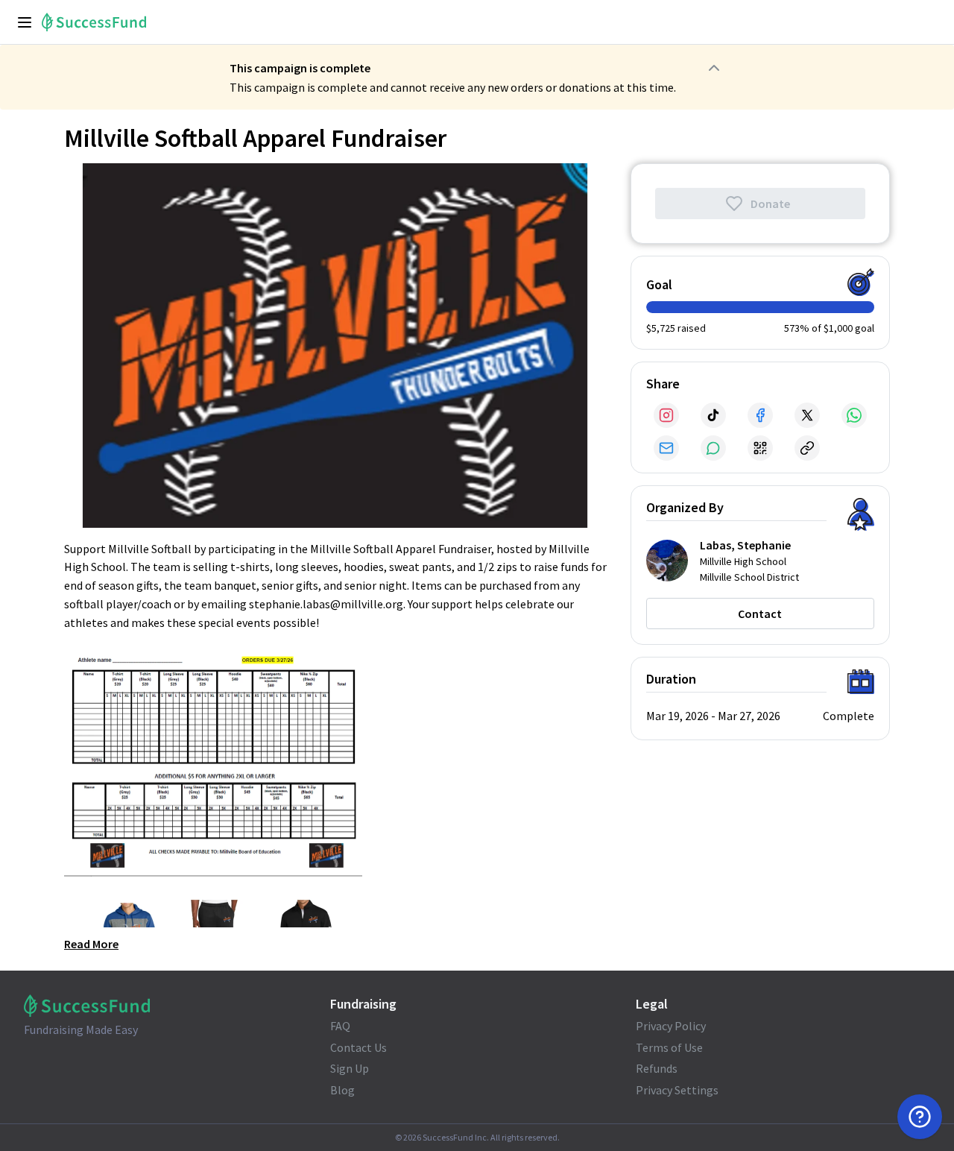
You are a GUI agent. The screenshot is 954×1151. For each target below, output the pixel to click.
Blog (342, 1089)
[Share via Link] (807, 448)
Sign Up (349, 1068)
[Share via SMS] (713, 448)
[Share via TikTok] (713, 415)
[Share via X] (807, 415)
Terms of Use (669, 1047)
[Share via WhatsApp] (854, 415)
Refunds (656, 1068)
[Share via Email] (666, 448)
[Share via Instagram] (666, 415)
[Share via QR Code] (760, 448)
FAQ (340, 1025)
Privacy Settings (677, 1089)
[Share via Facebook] (760, 415)
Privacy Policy (671, 1025)
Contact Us (358, 1047)
